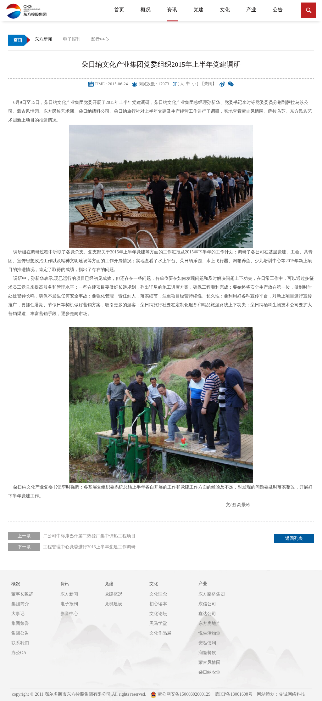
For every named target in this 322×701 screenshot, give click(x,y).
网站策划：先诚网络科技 (281, 694)
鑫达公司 (207, 613)
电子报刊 (69, 604)
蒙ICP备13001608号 (234, 694)
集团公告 (20, 633)
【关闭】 (208, 83)
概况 (146, 9)
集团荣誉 (20, 623)
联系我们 (20, 643)
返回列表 (294, 538)
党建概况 (113, 594)
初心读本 (158, 604)
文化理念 (158, 594)
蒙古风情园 (209, 662)
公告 (278, 9)
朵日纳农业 (209, 672)
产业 (251, 9)
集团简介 (20, 604)
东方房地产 (209, 623)
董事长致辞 (22, 594)
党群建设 (113, 604)
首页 (119, 9)
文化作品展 (160, 633)
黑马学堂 (158, 623)
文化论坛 (158, 613)
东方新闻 (69, 594)
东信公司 (207, 604)
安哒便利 (207, 643)
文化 (225, 9)
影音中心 (69, 613)
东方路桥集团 (211, 594)
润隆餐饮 (207, 652)
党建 (198, 9)
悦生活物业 (209, 633)
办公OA (18, 652)
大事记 (18, 613)
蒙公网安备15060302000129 (183, 694)
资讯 (172, 9)
